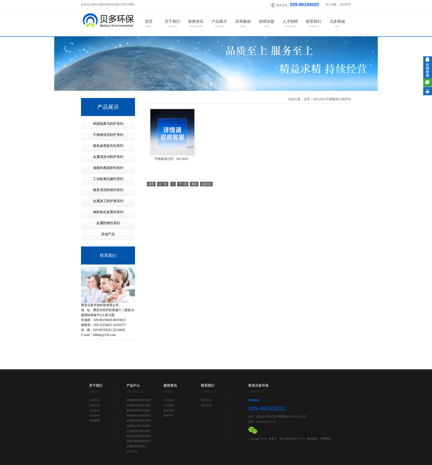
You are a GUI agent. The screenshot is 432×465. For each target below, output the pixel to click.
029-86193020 (304, 4)
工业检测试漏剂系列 (138, 431)
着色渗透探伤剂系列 (138, 410)
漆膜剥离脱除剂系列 (138, 441)
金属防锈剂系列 (135, 446)
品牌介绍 (94, 405)
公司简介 (94, 400)
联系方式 (206, 400)
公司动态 (169, 400)
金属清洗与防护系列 (138, 420)
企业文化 (94, 410)
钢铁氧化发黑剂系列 (138, 415)
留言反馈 (206, 405)
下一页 (183, 184)
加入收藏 (331, 4)
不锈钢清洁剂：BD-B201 (171, 159)
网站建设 (312, 438)
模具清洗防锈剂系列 (138, 436)
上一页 (163, 184)
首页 (307, 99)
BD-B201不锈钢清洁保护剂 (332, 99)
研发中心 (169, 415)
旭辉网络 (325, 438)
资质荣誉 (94, 420)
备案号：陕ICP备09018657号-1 (287, 438)
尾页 (194, 184)
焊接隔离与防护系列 (138, 400)
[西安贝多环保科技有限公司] (108, 20)
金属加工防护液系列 (138, 425)
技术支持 (169, 410)
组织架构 (94, 415)
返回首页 (345, 4)
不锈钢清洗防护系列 (138, 405)
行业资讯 (169, 405)
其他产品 (131, 451)
